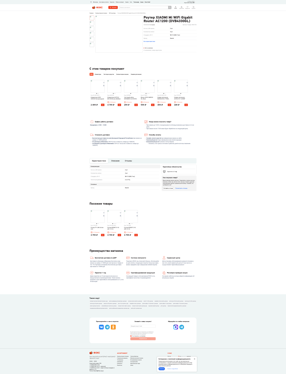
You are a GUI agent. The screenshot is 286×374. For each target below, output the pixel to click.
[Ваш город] (91, 2)
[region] (143, 74)
